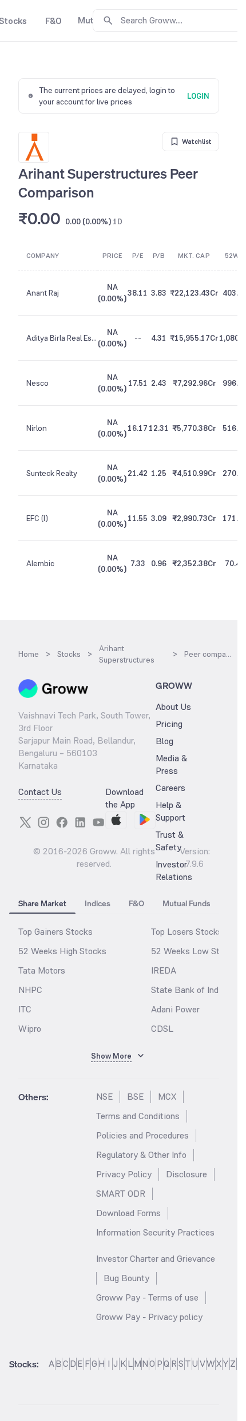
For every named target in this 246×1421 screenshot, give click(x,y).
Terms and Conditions (138, 1116)
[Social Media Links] (25, 822)
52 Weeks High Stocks (62, 951)
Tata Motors (41, 970)
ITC (24, 1009)
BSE (135, 1097)
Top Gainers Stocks (55, 932)
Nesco (37, 383)
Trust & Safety (170, 841)
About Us (173, 707)
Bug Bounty (126, 1278)
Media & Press (171, 764)
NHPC (30, 990)
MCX (167, 1097)
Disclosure (186, 1174)
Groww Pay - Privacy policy (149, 1317)
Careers (170, 788)
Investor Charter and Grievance (155, 1259)
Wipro (29, 1029)
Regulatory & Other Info (141, 1155)
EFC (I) (37, 518)
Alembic (40, 563)
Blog (164, 741)
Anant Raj (42, 293)
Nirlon (36, 428)
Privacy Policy (124, 1174)
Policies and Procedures (142, 1135)
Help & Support (170, 811)
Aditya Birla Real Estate (61, 338)
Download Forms (128, 1213)
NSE (104, 1097)
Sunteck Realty (51, 473)
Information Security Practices (155, 1232)
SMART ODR (120, 1194)
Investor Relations (174, 870)
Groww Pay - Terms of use (147, 1297)
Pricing (169, 724)
